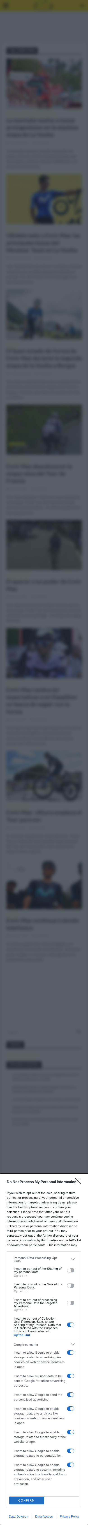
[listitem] (44, 1259)
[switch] (70, 1270)
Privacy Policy (69, 1516)
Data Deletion (18, 1516)
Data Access (44, 1516)
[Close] (79, 1182)
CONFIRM (26, 1500)
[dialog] (44, 1349)
